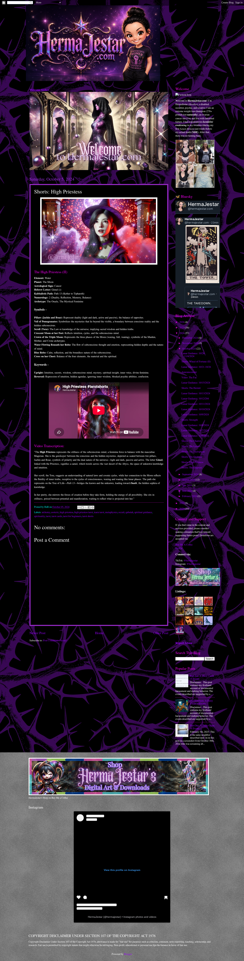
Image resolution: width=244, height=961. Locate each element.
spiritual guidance (143, 512)
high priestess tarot (83, 512)
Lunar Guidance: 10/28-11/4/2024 (193, 355)
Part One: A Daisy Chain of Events (202, 727)
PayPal (178, 548)
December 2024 (190, 337)
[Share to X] (86, 507)
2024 (182, 333)
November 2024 (190, 343)
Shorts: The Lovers (190, 446)
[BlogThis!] (82, 507)
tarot (48, 516)
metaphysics (111, 512)
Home (99, 633)
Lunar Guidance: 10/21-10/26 (196, 366)
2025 (182, 327)
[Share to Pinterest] (92, 507)
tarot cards (57, 516)
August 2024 (188, 479)
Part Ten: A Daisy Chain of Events (202, 677)
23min (214, 222)
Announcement (189, 372)
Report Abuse (183, 643)
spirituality (39, 516)
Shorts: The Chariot (191, 441)
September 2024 (190, 474)
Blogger (128, 954)
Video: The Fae (189, 377)
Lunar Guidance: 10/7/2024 (195, 430)
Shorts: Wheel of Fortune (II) (196, 361)
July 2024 (187, 485)
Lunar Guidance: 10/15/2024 (195, 382)
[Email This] (79, 507)
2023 (182, 503)
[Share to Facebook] (89, 507)
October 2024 (189, 348)
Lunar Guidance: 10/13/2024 (195, 393)
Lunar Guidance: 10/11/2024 (195, 403)
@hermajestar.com (200, 208)
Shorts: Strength (189, 419)
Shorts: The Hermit (191, 388)
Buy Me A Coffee (184, 544)
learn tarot (99, 512)
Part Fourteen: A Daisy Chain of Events (201, 702)
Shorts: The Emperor (191, 456)
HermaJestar (203, 204)
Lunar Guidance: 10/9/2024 (195, 414)
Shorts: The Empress (191, 467)
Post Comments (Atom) (55, 640)
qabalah (129, 512)
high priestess (66, 512)
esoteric (55, 512)
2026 (182, 322)
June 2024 (187, 490)
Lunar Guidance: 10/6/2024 (195, 435)
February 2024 (189, 496)
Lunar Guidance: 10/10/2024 (195, 409)
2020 (182, 508)
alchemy (46, 512)
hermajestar (113, 916)
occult (121, 512)
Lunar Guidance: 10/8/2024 (195, 425)
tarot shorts (87, 516)
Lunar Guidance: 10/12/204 (195, 398)
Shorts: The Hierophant (193, 451)
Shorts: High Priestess (192, 462)
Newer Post (37, 633)
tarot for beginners (72, 516)
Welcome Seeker (39, 90)
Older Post (160, 633)
